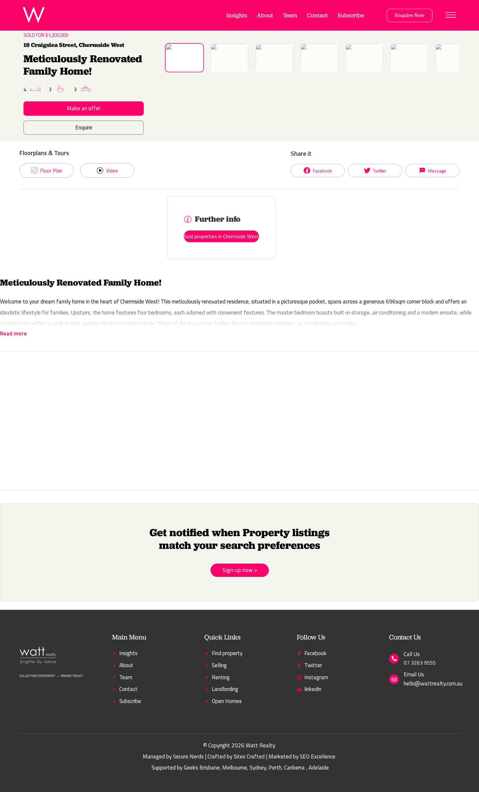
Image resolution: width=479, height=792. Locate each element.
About (265, 15)
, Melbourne (233, 767)
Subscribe (351, 15)
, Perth (274, 767)
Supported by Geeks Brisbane (186, 767)
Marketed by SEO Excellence (302, 756)
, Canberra (293, 767)
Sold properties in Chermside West (221, 236)
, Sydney (256, 767)
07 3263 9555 (420, 663)
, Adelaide (317, 767)
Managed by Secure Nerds (173, 756)
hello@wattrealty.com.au (433, 683)
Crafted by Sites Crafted (236, 756)
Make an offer (83, 108)
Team (290, 15)
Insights (236, 15)
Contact (317, 15)
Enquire (83, 127)
